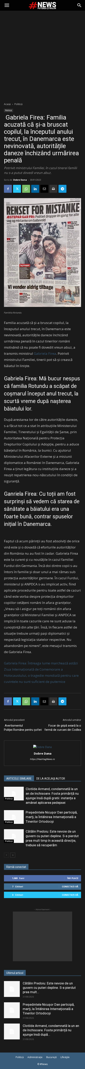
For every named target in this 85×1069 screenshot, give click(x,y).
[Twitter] (17, 189)
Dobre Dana (20, 179)
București (51, 1057)
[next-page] (12, 855)
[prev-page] (6, 855)
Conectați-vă (70, 886)
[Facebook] (8, 189)
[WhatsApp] (26, 189)
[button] (6, 5)
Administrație (34, 1057)
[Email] (44, 189)
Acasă (7, 104)
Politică (18, 104)
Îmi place (72, 878)
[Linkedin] (35, 189)
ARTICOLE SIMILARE (19, 778)
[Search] (79, 5)
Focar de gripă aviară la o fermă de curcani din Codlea (62, 728)
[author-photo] (42, 747)
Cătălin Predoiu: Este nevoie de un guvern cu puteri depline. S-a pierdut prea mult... (49, 987)
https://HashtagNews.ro (42, 759)
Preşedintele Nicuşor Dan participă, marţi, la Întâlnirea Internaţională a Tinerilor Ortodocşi (51, 816)
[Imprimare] (53, 189)
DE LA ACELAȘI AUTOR (50, 778)
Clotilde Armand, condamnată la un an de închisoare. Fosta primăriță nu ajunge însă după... (51, 1030)
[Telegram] (62, 189)
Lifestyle (65, 1057)
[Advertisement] (42, 55)
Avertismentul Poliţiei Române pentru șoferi (23, 728)
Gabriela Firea (45, 353)
